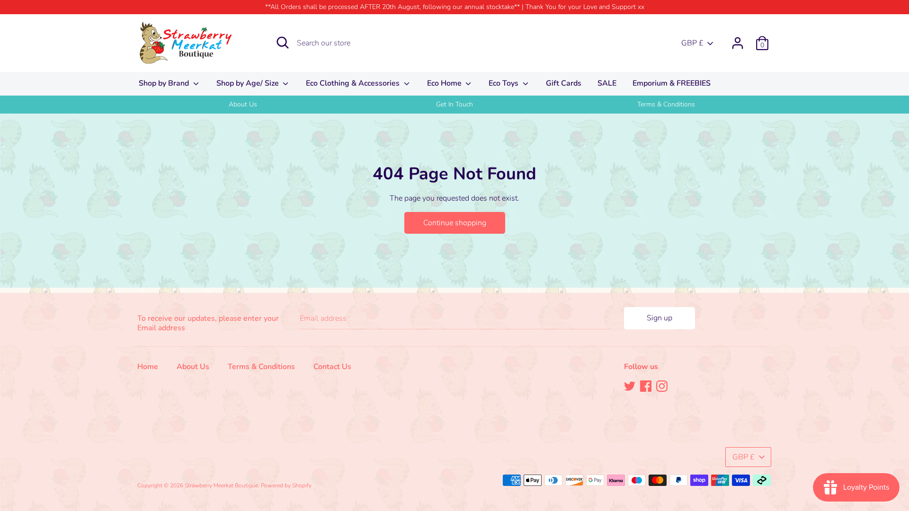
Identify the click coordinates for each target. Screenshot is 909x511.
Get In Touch (454, 104)
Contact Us (332, 366)
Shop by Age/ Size (248, 83)
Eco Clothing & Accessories (353, 83)
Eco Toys (504, 83)
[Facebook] (645, 385)
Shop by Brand (165, 83)
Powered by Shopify (286, 485)
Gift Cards (563, 83)
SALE (606, 83)
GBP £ (692, 43)
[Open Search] (282, 42)
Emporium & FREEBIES (672, 83)
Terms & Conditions (666, 104)
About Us (243, 104)
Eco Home (445, 83)
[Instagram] (662, 385)
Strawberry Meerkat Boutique (221, 485)
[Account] (737, 39)
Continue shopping (454, 223)
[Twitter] (629, 385)
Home (147, 366)
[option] (243, 105)
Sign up (659, 318)
